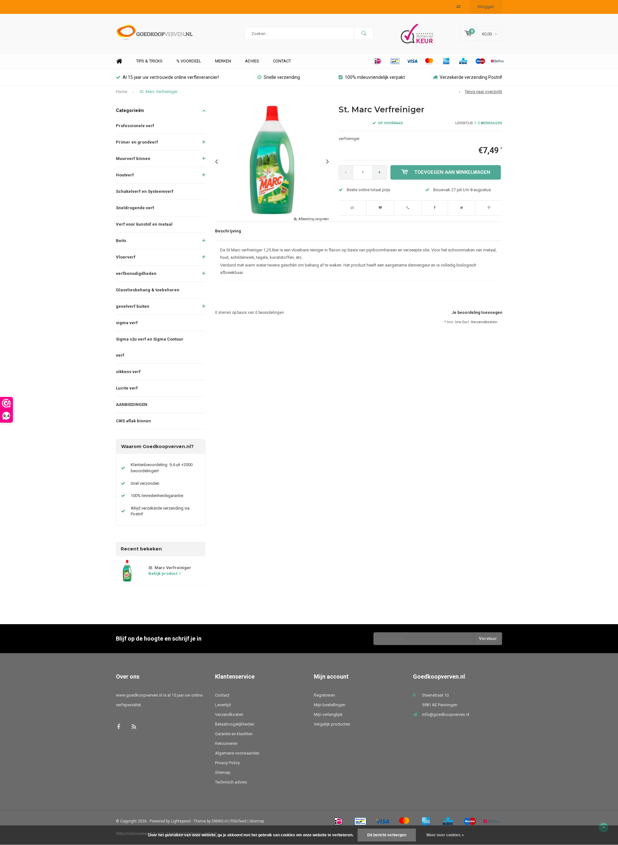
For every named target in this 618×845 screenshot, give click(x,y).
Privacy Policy (227, 762)
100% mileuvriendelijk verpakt (375, 77)
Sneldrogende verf (135, 207)
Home (119, 61)
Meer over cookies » (445, 835)
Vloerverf (126, 257)
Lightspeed (181, 821)
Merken (223, 61)
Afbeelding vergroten (313, 219)
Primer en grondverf (137, 142)
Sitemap (222, 772)
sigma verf (127, 322)
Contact (282, 61)
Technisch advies (231, 782)
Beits (121, 240)
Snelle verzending (282, 77)
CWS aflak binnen (133, 420)
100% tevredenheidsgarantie (157, 495)
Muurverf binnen (133, 158)
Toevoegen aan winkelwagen (452, 172)
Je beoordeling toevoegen (477, 312)
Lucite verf (127, 388)
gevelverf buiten (132, 306)
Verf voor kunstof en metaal (144, 224)
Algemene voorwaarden (237, 753)
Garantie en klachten (234, 733)
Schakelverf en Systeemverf (144, 191)
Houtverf (125, 175)
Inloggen (486, 6)
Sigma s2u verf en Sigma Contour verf (149, 347)
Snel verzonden (145, 483)
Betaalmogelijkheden (234, 724)
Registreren (324, 695)
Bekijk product (162, 573)
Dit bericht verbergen (386, 835)
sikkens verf (128, 371)
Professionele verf (135, 125)
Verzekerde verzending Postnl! (471, 77)
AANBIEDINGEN (131, 404)
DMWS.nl (220, 821)
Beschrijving (228, 231)
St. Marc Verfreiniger (158, 91)
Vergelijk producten (332, 724)
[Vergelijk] (458, 6)
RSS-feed (238, 821)
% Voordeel (188, 61)
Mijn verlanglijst (328, 714)
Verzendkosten (484, 322)
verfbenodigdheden (136, 273)
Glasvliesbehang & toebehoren (147, 289)
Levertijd (223, 704)
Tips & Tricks (149, 61)
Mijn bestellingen (329, 704)
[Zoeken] (363, 33)
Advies (252, 61)
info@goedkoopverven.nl (445, 714)
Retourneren (226, 743)
